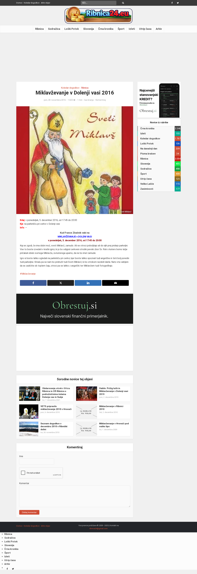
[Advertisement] (98, 57)
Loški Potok (71, 28)
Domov (19, 3)
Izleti (132, 28)
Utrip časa (145, 28)
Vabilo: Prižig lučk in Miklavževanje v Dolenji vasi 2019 (113, 391)
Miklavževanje (28, 273)
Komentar (24, 483)
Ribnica (39, 28)
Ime (21, 456)
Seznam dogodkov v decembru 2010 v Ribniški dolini (54, 426)
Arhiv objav (45, 3)
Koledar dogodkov (32, 3)
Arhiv (159, 28)
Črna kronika (105, 28)
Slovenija (88, 28)
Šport (121, 28)
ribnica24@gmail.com (98, 528)
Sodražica (54, 28)
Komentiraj (101, 100)
